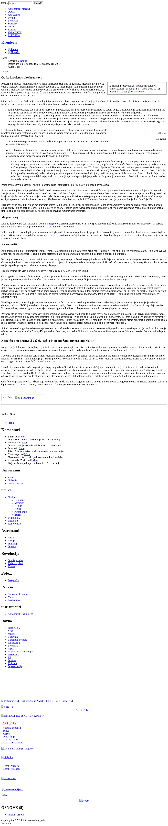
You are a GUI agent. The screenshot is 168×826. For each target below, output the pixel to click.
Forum (11, 17)
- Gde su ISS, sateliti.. (12, 742)
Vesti (10, 630)
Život (10, 477)
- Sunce (5, 730)
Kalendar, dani (15, 563)
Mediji (11, 633)
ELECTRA (14, 35)
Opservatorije (15, 666)
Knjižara (12, 663)
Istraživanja (14, 627)
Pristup (11, 26)
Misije (11, 537)
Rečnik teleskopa (12, 768)
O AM (11, 11)
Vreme (11, 566)
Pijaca (11, 648)
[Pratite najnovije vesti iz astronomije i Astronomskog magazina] (84, 800)
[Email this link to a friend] (14, 52)
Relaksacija (14, 642)
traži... (4, 2)
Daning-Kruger (47, 223)
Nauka (23, 60)
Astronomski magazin (19, 8)
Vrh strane (6, 823)
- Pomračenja (8, 736)
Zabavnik (13, 636)
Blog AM (13, 20)
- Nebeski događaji (11, 727)
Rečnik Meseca (11, 765)
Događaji (12, 543)
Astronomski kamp (18, 594)
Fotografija (13, 580)
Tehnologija (14, 517)
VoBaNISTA (14, 32)
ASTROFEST (83, 709)
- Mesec (5, 733)
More (21, 436)
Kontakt (12, 29)
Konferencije (14, 523)
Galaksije (13, 480)
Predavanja (13, 654)
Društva (12, 660)
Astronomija (20, 511)
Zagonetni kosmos (17, 639)
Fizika (17, 508)
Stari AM (12, 23)
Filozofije (13, 520)
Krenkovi (9, 42)
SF (9, 657)
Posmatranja (14, 600)
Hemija (18, 505)
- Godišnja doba (9, 739)
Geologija (19, 500)
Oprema (12, 546)
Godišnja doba (15, 560)
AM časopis (14, 14)
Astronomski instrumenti (20, 614)
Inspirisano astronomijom (21, 651)
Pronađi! (38, 3)
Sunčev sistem (15, 483)
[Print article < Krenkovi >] (13, 49)
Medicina (19, 503)
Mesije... (12, 597)
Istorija (17, 514)
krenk (11, 422)
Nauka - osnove (16, 814)
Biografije (13, 645)
